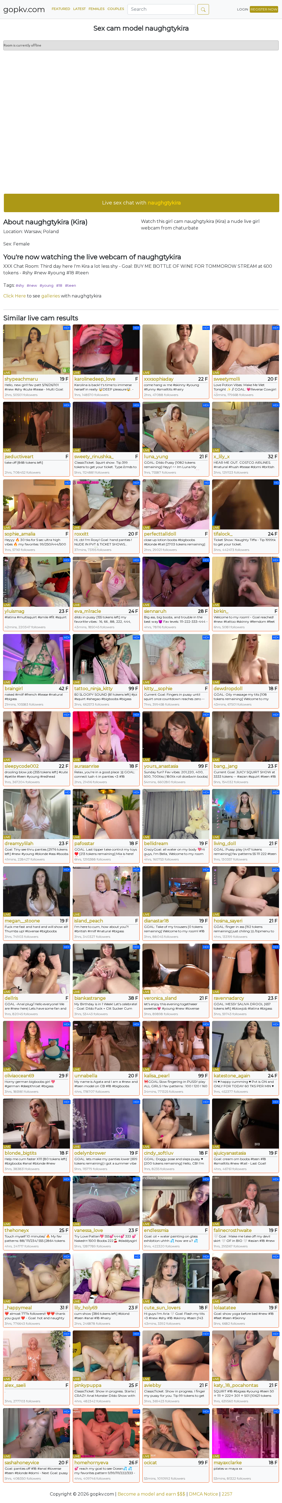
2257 (227, 1494)
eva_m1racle (87, 611)
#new (32, 285)
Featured (61, 9)
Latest (79, 9)
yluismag (15, 611)
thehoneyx (17, 1230)
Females (96, 9)
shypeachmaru (21, 379)
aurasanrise (86, 766)
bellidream (156, 843)
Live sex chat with (141, 203)
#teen (70, 285)
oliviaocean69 (19, 1075)
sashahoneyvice (22, 1462)
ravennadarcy (229, 998)
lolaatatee (225, 1307)
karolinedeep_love (94, 379)
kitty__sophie (158, 688)
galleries (50, 296)
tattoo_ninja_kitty (93, 688)
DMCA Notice (203, 1494)
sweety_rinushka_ (93, 456)
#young (46, 285)
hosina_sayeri (228, 920)
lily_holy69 (85, 1307)
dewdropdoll (228, 688)
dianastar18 (156, 920)
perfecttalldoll (160, 534)
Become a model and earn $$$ (151, 1494)
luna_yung (156, 456)
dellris (11, 998)
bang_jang (226, 766)
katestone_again (232, 1075)
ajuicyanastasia (230, 1153)
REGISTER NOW (264, 9)
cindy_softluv (158, 1153)
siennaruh (155, 611)
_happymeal (18, 1307)
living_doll (225, 843)
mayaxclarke (228, 1462)
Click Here (14, 296)
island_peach (88, 920)
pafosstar (84, 843)
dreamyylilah (19, 843)
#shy (20, 285)
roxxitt (81, 534)
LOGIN (242, 9)
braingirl (14, 688)
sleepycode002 (22, 766)
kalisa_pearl (157, 1075)
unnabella (85, 1075)
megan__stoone (22, 920)
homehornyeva (91, 1462)
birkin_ (221, 611)
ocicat (150, 1462)
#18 (59, 285)
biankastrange (90, 998)
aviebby (152, 1385)
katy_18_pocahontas (236, 1385)
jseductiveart (19, 456)
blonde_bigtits (20, 1153)
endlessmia (156, 1230)
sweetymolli (227, 379)
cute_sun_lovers (162, 1307)
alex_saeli (15, 1385)
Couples (115, 9)
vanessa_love (88, 1230)
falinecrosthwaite (233, 1230)
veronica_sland (160, 998)
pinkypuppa (87, 1385)
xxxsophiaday (158, 379)
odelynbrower (90, 1153)
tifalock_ (223, 534)
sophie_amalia (20, 534)
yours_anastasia (161, 766)
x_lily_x (222, 456)
